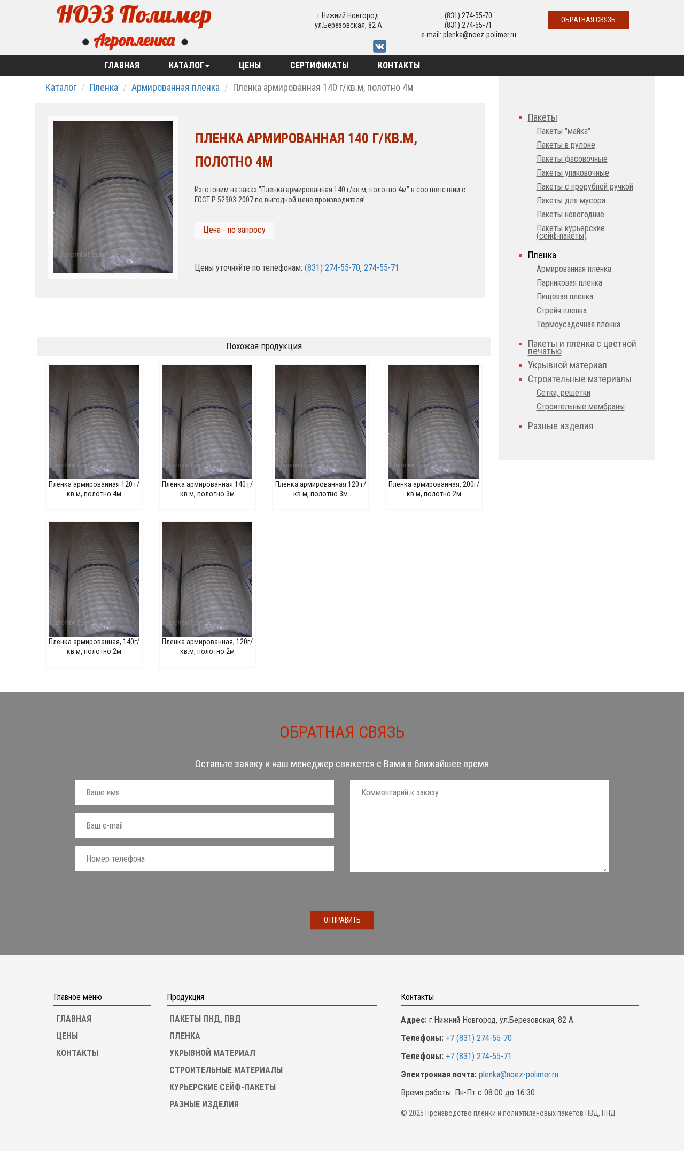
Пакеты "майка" (563, 131)
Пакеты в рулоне (566, 145)
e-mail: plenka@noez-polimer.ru (468, 34)
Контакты (399, 65)
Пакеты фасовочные (572, 159)
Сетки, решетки (563, 393)
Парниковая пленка (569, 283)
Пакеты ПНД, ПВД (205, 1019)
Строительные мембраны (581, 406)
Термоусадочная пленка (578, 324)
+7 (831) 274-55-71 (478, 1056)
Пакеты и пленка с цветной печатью (582, 347)
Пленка (104, 87)
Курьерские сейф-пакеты (222, 1087)
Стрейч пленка (562, 310)
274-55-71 (381, 268)
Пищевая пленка (565, 296)
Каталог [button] (186, 65)
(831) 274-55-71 (468, 25)
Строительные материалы (580, 378)
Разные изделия (561, 425)
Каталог (60, 87)
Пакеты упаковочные (573, 173)
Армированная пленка (175, 87)
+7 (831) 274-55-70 (478, 1038)
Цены (250, 65)
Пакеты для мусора (571, 200)
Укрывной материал (567, 364)
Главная (121, 65)
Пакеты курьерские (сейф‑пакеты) (571, 232)
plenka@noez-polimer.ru (518, 1074)
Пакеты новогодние (570, 214)
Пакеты (542, 117)
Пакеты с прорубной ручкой (585, 187)
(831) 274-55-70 (468, 15)
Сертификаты (319, 65)
